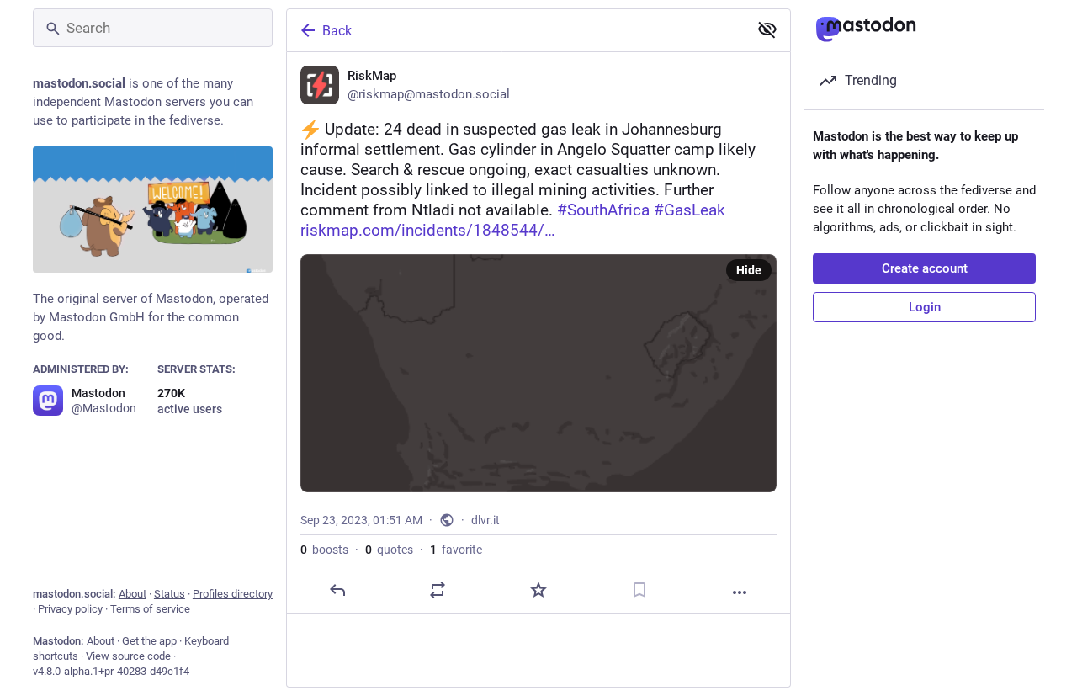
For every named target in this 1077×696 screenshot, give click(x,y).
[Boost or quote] (437, 590)
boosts (324, 549)
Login (925, 307)
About (132, 593)
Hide (748, 270)
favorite (456, 549)
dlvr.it (485, 520)
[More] (739, 592)
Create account (925, 268)
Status (169, 593)
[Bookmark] (639, 590)
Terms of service (150, 609)
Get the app (149, 641)
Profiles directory (233, 593)
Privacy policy (70, 609)
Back (337, 31)
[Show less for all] (767, 29)
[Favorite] (538, 590)
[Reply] (337, 590)
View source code (128, 656)
